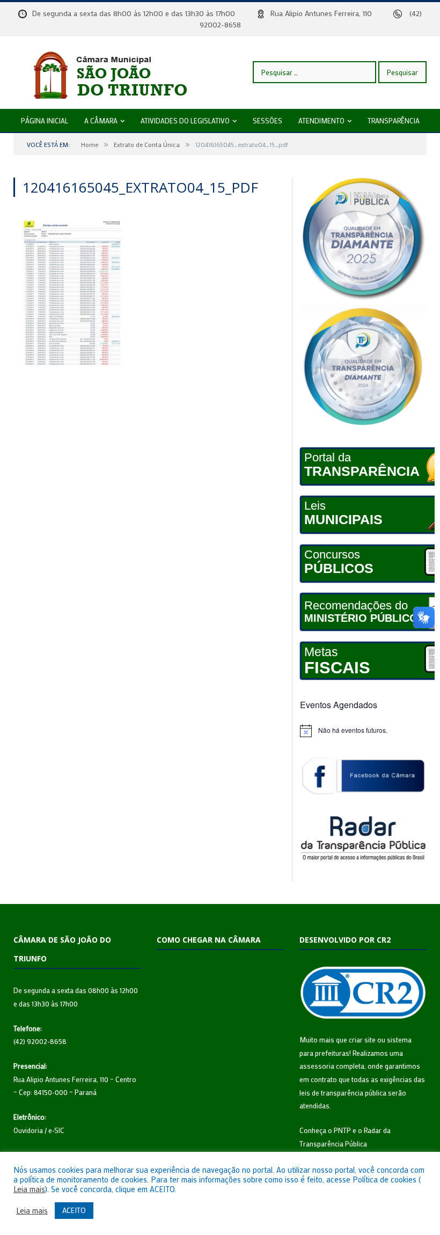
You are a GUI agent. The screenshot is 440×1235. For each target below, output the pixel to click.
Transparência (394, 120)
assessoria (316, 1065)
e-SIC (56, 1130)
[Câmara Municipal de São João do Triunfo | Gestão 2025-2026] (121, 72)
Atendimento (321, 120)
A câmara (101, 120)
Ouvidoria (28, 1130)
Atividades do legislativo (185, 120)
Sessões (267, 120)
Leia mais (29, 1189)
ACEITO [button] (74, 1210)
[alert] (363, 730)
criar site (362, 1039)
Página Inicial (44, 120)
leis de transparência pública (342, 1092)
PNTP (342, 1130)
